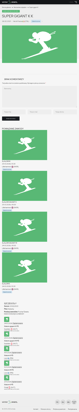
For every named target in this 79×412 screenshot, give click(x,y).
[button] (66, 2)
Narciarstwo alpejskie (11, 11)
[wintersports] (9, 2)
